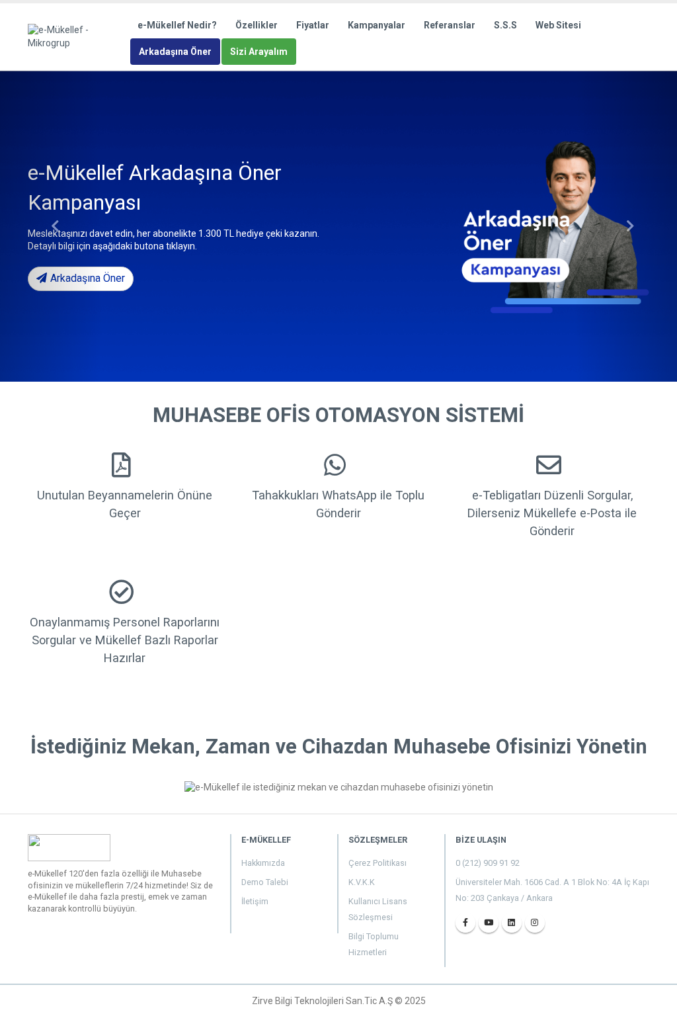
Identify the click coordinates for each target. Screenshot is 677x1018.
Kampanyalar (376, 25)
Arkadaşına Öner (175, 51)
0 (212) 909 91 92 (488, 863)
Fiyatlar (312, 25)
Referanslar (449, 25)
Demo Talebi (264, 882)
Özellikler (256, 25)
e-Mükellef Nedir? (177, 25)
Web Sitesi (558, 25)
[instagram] (535, 923)
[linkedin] (512, 923)
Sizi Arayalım (259, 51)
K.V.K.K (361, 882)
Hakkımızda (263, 863)
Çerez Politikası (377, 863)
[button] (51, 226)
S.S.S (505, 25)
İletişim (254, 901)
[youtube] (488, 923)
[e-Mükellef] (78, 35)
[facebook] (465, 923)
